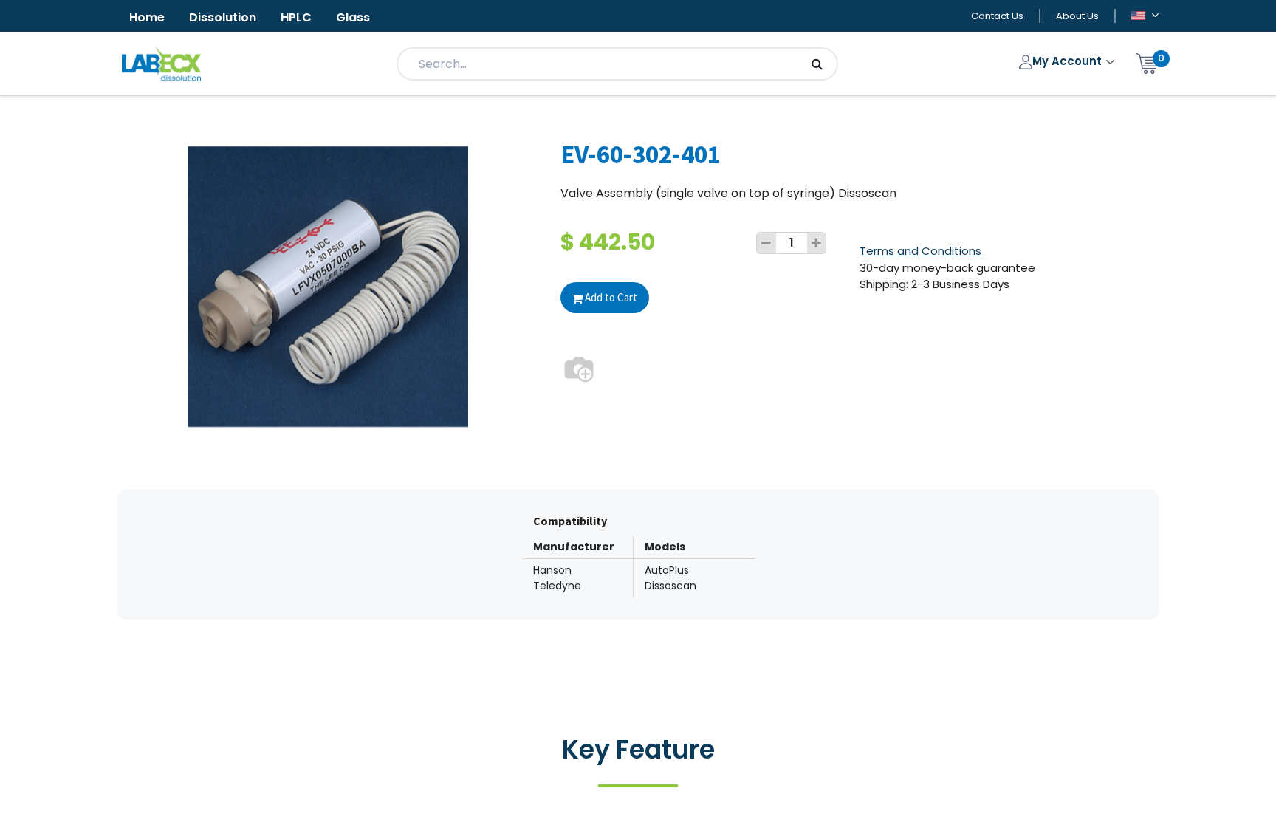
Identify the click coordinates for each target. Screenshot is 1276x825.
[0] (1147, 62)
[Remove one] (766, 243)
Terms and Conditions (920, 251)
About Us (1077, 16)
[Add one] (816, 243)
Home (147, 17)
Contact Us (997, 16)
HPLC (296, 17)
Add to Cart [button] (610, 297)
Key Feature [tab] (638, 749)
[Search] (817, 64)
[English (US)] (1145, 16)
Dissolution (222, 17)
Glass (353, 17)
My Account (1068, 61)
